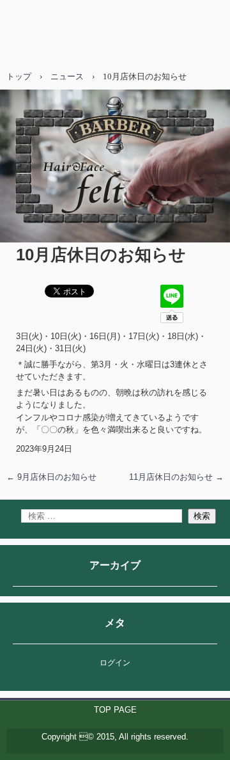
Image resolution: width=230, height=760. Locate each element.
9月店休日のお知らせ (51, 477)
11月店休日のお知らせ (176, 477)
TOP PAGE (115, 710)
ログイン (115, 662)
